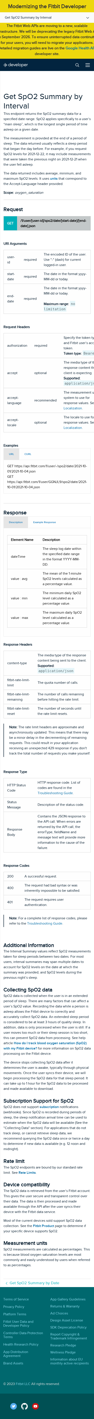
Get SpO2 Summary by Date (34, 1283)
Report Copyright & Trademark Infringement (68, 1336)
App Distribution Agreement (15, 1354)
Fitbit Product (43, 1226)
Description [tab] (16, 522)
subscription (49, 1107)
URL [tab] (11, 454)
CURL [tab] (27, 454)
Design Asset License (66, 1320)
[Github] (26, 1406)
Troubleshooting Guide (55, 793)
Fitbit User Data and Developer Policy (18, 1324)
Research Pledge (63, 1345)
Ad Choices (59, 1313)
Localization (73, 408)
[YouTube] (37, 1406)
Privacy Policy (13, 1307)
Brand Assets (13, 1363)
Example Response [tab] (44, 522)
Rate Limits (27, 1173)
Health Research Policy (20, 1344)
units (54, 179)
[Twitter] (15, 1406)
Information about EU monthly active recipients (69, 1361)
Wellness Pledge (63, 1352)
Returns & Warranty (65, 1306)
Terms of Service (16, 1299)
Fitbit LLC (23, 1384)
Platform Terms (14, 1314)
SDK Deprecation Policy (68, 1327)
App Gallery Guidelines (67, 1299)
